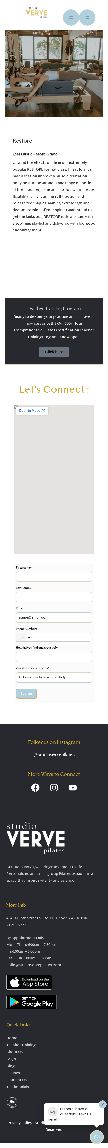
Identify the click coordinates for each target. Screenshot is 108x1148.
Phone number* (26, 628)
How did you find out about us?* (37, 647)
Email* (20, 608)
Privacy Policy (20, 1122)
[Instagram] (54, 787)
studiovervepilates (54, 755)
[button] (21, 637)
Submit (26, 693)
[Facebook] (35, 787)
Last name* (23, 587)
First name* (24, 567)
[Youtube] (72, 787)
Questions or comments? (32, 668)
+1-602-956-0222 (19, 924)
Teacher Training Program (54, 309)
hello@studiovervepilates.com (33, 964)
